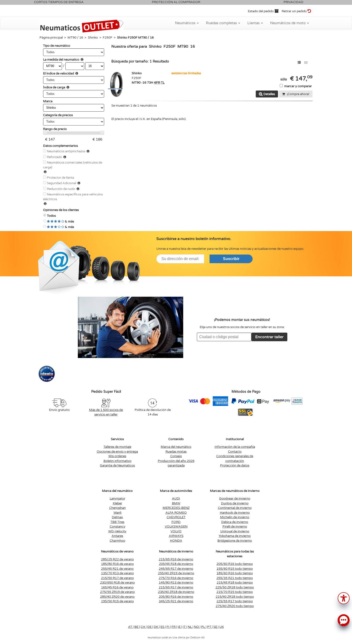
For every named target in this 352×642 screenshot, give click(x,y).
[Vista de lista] (299, 63)
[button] (344, 598)
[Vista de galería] (306, 63)
